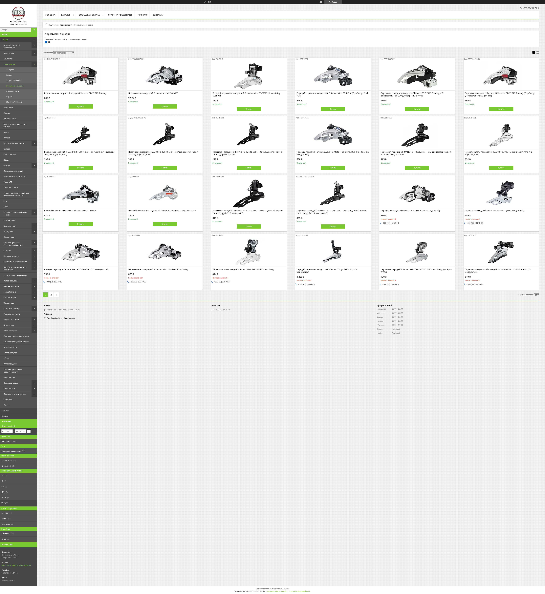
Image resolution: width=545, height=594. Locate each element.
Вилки (6, 132)
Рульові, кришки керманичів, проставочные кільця (17, 194)
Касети (9, 75)
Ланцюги (10, 70)
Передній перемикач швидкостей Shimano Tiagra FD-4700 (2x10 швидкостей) (327, 270)
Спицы (7, 405)
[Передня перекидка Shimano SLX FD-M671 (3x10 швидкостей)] (501, 193)
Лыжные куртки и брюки (15, 394)
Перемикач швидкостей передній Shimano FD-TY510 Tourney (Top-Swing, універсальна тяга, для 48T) (500, 94)
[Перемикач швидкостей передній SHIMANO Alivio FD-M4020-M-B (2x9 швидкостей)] (501, 252)
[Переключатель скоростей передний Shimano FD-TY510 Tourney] (80, 76)
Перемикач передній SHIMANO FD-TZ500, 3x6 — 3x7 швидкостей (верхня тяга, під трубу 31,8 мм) (79, 153)
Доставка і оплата (89, 15)
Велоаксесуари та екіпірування (12, 46)
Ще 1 (6, 503)
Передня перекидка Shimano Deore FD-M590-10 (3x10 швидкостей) (76, 269)
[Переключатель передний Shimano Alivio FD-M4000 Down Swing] (249, 252)
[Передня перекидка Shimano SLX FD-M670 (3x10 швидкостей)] (417, 193)
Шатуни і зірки (12, 91)
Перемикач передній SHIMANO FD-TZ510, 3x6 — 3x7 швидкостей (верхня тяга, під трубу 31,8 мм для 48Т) (247, 212)
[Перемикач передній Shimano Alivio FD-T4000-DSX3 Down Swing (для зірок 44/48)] (417, 252)
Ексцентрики (9, 220)
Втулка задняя (10, 363)
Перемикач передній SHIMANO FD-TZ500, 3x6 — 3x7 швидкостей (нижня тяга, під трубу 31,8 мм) (163, 153)
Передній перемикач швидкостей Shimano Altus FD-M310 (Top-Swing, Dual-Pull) (332, 94)
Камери (7, 113)
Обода (7, 160)
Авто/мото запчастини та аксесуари (15, 268)
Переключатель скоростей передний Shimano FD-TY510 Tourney (75, 93)
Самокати (8, 58)
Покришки (8, 107)
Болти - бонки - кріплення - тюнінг (15, 125)
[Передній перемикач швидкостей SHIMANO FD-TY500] (80, 193)
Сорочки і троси (11, 187)
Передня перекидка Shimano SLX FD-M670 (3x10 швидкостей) (410, 210)
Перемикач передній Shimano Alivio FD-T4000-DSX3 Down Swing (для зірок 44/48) (416, 270)
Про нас (5, 410)
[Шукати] (34, 30)
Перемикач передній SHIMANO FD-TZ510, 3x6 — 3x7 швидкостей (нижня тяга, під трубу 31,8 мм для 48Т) (331, 212)
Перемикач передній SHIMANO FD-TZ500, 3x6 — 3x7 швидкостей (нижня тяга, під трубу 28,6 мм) (247, 153)
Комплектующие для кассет (16, 341)
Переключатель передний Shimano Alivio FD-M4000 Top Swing (158, 269)
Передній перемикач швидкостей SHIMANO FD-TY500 (70, 210)
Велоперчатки (10, 347)
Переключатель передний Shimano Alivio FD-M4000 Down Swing (243, 269)
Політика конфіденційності (299, 591)
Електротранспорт (12, 308)
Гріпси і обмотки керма (14, 143)
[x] (49, 43)
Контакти (158, 15)
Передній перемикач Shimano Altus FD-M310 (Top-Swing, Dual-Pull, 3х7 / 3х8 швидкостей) (333, 153)
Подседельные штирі (13, 171)
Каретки (9, 96)
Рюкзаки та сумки (12, 314)
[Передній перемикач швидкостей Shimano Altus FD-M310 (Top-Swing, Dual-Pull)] (333, 76)
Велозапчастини (11, 286)
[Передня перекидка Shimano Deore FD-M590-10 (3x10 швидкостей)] (80, 252)
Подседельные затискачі (15, 176)
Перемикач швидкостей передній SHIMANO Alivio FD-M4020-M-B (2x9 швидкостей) (498, 270)
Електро (7, 250)
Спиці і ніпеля (10, 154)
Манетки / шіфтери (14, 102)
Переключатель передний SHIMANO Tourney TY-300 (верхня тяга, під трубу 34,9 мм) (498, 153)
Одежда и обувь (11, 383)
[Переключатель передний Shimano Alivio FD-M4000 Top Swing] (165, 252)
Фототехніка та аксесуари (16, 275)
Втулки (7, 137)
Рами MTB (8, 182)
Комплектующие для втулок (16, 336)
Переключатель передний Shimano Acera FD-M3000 (153, 93)
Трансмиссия (9, 64)
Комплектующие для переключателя (13, 370)
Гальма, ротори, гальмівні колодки (15, 213)
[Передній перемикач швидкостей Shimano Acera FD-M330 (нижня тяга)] (165, 193)
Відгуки (5, 416)
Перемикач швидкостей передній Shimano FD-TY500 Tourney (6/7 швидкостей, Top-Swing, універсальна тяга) (412, 94)
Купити (80, 106)
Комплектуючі (10, 226)
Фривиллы (8, 399)
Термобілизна (10, 292)
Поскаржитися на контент (277, 591)
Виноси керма (10, 118)
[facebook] (46, 43)
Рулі (5, 201)
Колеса (7, 149)
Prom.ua (286, 589)
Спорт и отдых (10, 352)
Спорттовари (10, 297)
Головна (50, 15)
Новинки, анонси (11, 256)
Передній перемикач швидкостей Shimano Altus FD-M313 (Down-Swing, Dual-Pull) (246, 94)
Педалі (7, 165)
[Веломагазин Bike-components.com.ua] (18, 13)
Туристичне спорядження (15, 261)
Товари (5, 39)
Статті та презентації (120, 15)
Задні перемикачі (13, 80)
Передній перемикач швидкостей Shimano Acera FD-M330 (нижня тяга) (162, 210)
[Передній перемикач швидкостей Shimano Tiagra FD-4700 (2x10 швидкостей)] (333, 252)
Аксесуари (8, 231)
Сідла (6, 206)
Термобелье (9, 388)
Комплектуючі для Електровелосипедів (13, 243)
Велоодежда (9, 377)
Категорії (53, 25)
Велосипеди (9, 53)
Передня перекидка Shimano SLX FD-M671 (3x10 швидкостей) (494, 210)
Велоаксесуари (10, 280)
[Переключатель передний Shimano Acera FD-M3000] (165, 76)
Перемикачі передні (14, 86)
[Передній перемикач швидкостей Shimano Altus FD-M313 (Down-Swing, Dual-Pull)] (249, 76)
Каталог (65, 15)
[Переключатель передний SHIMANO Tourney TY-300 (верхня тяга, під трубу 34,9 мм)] (501, 135)
